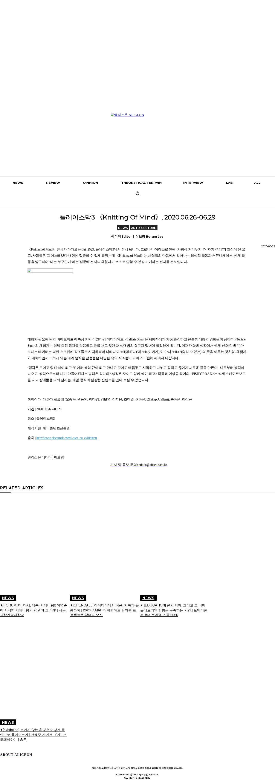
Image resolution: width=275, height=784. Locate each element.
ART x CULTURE (143, 228)
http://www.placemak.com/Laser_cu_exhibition (66, 438)
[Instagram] (127, 760)
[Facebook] (118, 760)
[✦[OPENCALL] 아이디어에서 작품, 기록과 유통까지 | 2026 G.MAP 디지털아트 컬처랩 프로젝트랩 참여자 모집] (104, 549)
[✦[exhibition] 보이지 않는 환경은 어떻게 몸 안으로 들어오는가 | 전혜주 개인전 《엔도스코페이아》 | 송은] (34, 673)
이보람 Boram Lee (149, 236)
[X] (157, 760)
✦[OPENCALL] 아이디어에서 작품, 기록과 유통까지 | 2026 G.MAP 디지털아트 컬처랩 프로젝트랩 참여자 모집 (104, 610)
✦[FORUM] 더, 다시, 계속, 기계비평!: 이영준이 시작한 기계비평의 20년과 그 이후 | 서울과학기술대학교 (33, 610)
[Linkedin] (137, 760)
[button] (137, 193)
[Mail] (147, 760)
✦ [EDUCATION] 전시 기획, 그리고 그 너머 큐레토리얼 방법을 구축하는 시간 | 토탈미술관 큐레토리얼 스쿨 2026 (173, 610)
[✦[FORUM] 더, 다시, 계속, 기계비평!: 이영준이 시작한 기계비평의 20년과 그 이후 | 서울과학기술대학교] (34, 549)
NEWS (123, 228)
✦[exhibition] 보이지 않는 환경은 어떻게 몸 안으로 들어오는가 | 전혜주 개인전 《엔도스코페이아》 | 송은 (33, 734)
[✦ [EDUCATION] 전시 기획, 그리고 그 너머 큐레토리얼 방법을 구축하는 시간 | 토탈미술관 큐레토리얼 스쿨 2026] (174, 549)
